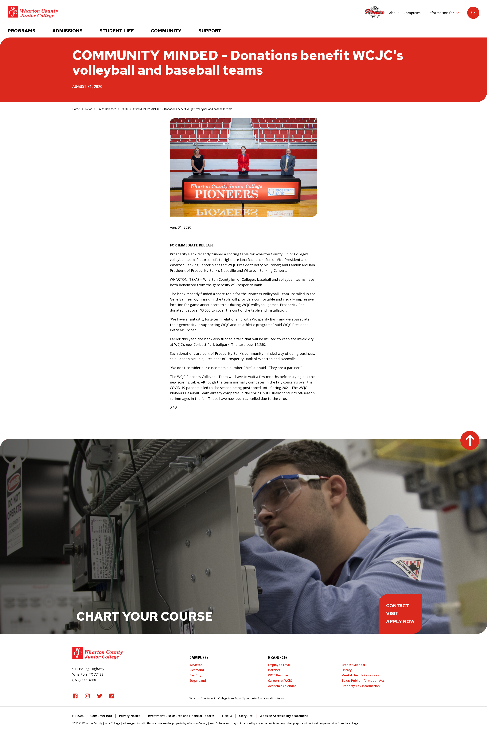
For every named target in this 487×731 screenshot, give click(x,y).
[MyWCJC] (374, 12)
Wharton (196, 665)
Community (166, 31)
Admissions (67, 31)
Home (76, 109)
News (88, 109)
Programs (21, 31)
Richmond (196, 670)
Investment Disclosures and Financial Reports (181, 716)
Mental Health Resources (360, 675)
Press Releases (107, 109)
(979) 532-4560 (84, 680)
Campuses (412, 12)
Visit (392, 613)
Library (346, 670)
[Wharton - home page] (33, 12)
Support (209, 31)
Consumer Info (101, 716)
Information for (441, 12)
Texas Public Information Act (362, 680)
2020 (125, 109)
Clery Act (246, 716)
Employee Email (279, 665)
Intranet (274, 670)
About (394, 12)
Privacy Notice (129, 716)
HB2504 (77, 716)
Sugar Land (197, 680)
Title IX (227, 716)
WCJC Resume (278, 675)
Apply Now (400, 621)
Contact (397, 606)
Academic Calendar (282, 686)
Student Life (116, 31)
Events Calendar (353, 665)
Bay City (195, 675)
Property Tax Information (360, 686)
